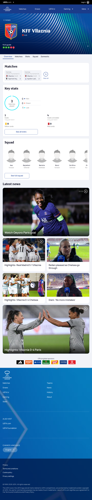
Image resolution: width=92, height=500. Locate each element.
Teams (49, 383)
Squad (35, 57)
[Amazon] (28, 362)
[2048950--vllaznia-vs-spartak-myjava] (14, 75)
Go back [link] (7, 20)
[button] (68, 9)
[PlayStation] (37, 362)
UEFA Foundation (10, 428)
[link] (23, 9)
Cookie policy (7, 472)
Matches (19, 57)
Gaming (6, 397)
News (49, 387)
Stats (27, 57)
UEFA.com (7, 423)
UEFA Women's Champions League (7, 9)
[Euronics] (63, 362)
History (50, 392)
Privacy (5, 465)
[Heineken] (46, 362)
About (49, 397)
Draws (5, 387)
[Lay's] (54, 362)
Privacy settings (8, 476)
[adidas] (20, 362)
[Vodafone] (72, 362)
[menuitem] (24, 9)
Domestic (45, 57)
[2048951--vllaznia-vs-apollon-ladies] (32, 75)
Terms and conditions (10, 469)
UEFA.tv (6, 392)
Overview (8, 57)
